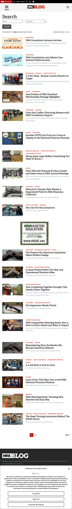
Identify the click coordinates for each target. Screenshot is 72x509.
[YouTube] (33, 1)
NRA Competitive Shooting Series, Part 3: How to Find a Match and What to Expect (47, 324)
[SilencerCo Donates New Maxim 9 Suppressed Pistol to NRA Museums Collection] (12, 192)
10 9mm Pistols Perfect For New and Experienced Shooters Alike (44, 271)
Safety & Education (49, 73)
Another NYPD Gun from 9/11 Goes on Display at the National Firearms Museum (47, 136)
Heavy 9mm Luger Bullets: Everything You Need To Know (47, 157)
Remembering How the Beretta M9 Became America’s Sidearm (44, 346)
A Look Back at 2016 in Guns (40, 365)
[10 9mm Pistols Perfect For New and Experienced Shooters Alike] (12, 272)
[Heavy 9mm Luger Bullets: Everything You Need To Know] (12, 156)
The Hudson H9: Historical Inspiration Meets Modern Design (46, 254)
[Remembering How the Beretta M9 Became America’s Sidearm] (12, 348)
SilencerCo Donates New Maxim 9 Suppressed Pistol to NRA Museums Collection (44, 192)
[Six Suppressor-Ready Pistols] (12, 308)
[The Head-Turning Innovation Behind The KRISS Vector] (12, 419)
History (28, 132)
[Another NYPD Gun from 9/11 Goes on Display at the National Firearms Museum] (12, 138)
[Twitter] (30, 1)
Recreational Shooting (33, 153)
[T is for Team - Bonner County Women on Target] (12, 79)
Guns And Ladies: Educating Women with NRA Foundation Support (47, 114)
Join (14, 1)
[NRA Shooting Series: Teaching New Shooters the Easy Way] (12, 400)
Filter (6, 27)
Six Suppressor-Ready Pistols (41, 305)
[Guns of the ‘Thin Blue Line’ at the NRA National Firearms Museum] (12, 382)
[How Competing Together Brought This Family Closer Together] (12, 289)
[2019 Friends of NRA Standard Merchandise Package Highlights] (12, 97)
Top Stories (36, 132)
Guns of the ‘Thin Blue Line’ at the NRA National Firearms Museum (46, 381)
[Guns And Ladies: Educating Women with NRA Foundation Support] (12, 115)
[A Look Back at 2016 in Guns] (12, 365)
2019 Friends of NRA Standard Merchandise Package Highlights (43, 95)
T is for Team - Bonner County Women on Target (47, 77)
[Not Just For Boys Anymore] (12, 210)
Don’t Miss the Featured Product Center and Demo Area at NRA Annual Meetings (47, 172)
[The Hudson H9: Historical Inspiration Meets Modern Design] (12, 255)
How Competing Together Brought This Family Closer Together (46, 288)
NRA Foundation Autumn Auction (44, 40)
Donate (23, 1)
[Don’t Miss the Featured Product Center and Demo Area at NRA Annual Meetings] (12, 173)
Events (28, 91)
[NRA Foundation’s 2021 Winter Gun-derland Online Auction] (12, 60)
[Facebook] (27, 1)
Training (39, 73)
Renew (18, 1)
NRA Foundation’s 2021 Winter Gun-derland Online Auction (44, 59)
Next (67, 435)
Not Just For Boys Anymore (40, 207)
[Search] (68, 7)
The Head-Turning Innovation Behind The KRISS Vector (48, 417)
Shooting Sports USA (32, 151)
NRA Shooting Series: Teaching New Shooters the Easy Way (44, 398)
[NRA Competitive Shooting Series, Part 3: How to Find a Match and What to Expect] (12, 325)
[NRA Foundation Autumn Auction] (12, 43)
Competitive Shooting (48, 151)
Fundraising (30, 37)
